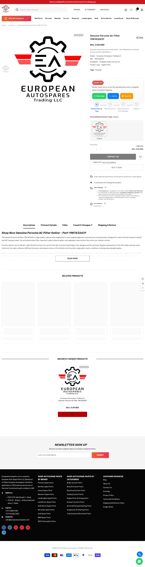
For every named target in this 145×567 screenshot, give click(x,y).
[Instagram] (10, 527)
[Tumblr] (22, 527)
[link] (140, 157)
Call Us (114, 96)
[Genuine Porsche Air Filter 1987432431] (72, 380)
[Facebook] (4, 527)
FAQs (65, 225)
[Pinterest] (16, 527)
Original (77, 10)
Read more (72, 258)
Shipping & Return (107, 225)
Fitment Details (49, 225)
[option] (48, 69)
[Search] (40, 9)
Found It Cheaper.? (82, 225)
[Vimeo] (4, 532)
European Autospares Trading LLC (109, 56)
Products (12, 25)
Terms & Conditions (109, 162)
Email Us (127, 96)
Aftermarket (90, 10)
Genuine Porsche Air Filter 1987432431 (72, 401)
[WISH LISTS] (131, 10)
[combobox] (42, 9)
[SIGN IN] (125, 10)
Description (29, 225)
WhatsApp (100, 96)
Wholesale (104, 10)
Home (4, 25)
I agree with (97, 162)
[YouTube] (28, 527)
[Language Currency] (142, 9)
